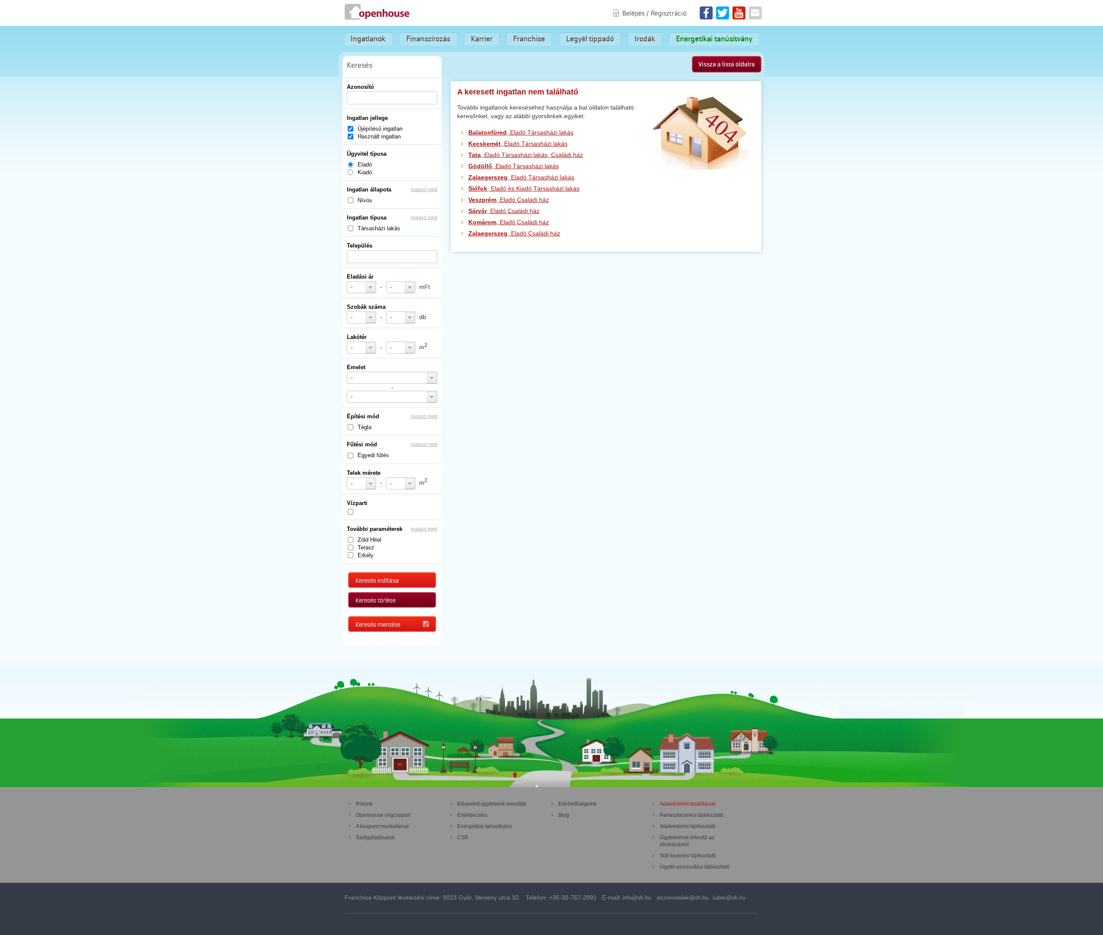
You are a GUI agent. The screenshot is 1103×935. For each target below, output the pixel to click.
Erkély (366, 555)
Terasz (366, 547)
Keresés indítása (377, 580)
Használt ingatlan (379, 136)
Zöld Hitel (369, 540)
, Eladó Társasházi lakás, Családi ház (525, 154)
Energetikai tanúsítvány (714, 39)
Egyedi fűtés (373, 455)
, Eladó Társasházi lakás (520, 132)
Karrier (481, 39)
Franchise (529, 39)
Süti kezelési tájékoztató (688, 856)
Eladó (365, 164)
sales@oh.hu (729, 897)
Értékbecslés (472, 815)
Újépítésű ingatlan (380, 129)
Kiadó (365, 172)
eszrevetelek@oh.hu (682, 897)
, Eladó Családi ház (508, 199)
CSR (462, 838)
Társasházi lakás (379, 228)
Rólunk (364, 804)
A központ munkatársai (382, 826)
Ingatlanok (368, 39)
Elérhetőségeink (577, 804)
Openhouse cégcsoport (383, 815)
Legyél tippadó (590, 39)
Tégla (364, 427)
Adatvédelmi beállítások (688, 804)
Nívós (365, 200)
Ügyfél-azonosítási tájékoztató (695, 867)
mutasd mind (424, 189)
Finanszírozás (428, 39)
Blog (563, 815)
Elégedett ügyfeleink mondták (492, 804)
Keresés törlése (375, 600)
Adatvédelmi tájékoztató (688, 826)
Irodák (645, 39)
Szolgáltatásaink (375, 838)
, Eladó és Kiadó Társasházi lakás (524, 188)
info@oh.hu (637, 897)
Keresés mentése (377, 624)
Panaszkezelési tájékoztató (691, 815)
